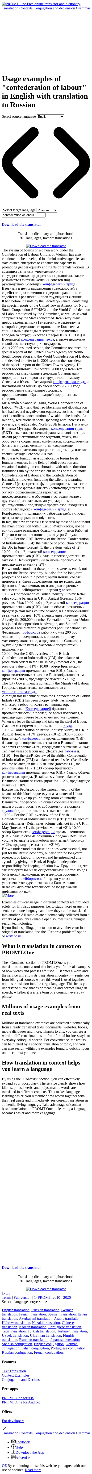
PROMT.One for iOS (18, 1398)
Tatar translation (14, 1331)
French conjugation (48, 1352)
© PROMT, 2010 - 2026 (52, 1297)
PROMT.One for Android (21, 1402)
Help (19, 1447)
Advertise (23, 1458)
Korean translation (32, 1327)
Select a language (15, 1302)
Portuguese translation (64, 1327)
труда (67, 726)
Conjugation (54, 8)
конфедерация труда (67, 428)
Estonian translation (33, 1340)
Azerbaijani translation (35, 1318)
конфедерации (54, 552)
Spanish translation (62, 1314)
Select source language (19, 116)
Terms (6, 1297)
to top (6, 1293)
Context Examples (15, 1375)
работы (70, 751)
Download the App (30, 1452)
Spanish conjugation (17, 1344)
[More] (8, 896)
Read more (33, 1470)
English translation (15, 1310)
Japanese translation (65, 1340)
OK (5, 1466)
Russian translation (45, 1310)
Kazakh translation (46, 1323)
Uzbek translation (15, 1335)
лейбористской (33, 879)
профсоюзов (30, 632)
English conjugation (49, 1344)
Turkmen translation (72, 1331)
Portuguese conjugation (68, 1348)
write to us (13, 936)
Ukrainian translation (45, 1335)
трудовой (9, 811)
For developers (13, 1421)
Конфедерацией (38, 709)
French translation (32, 1314)
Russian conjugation (17, 1352)
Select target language (19, 210)
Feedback (23, 1442)
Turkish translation (41, 1331)
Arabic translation (67, 1318)
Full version (22, 1297)
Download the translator (21, 224)
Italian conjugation (35, 1348)
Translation (10, 8)
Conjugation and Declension (23, 1380)
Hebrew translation (16, 1323)
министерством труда (19, 692)
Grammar (83, 8)
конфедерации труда (58, 284)
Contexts (26, 8)
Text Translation (14, 1371)
